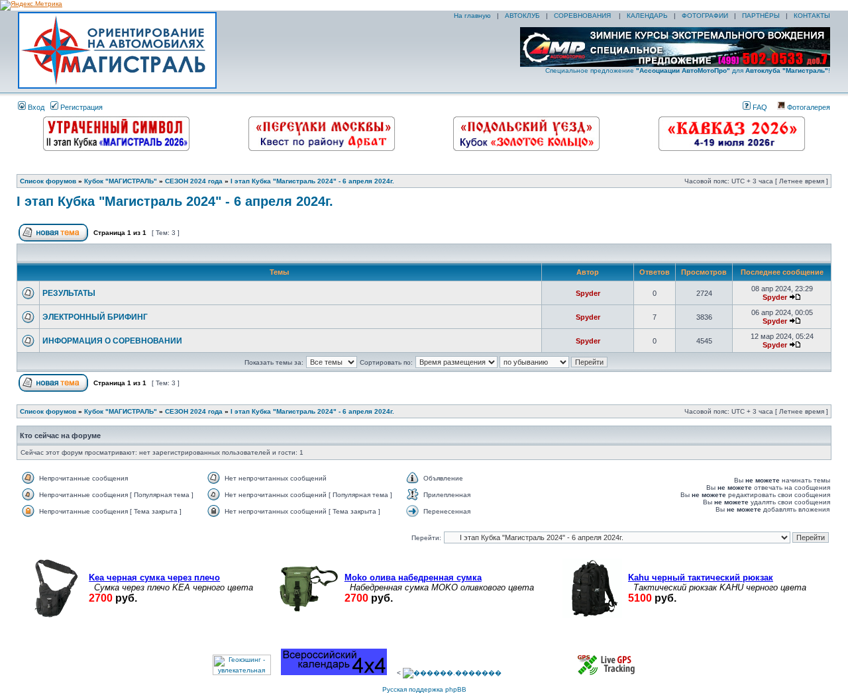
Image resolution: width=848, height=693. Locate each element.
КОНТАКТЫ (812, 15)
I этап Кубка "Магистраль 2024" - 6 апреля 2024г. (312, 181)
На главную (471, 15)
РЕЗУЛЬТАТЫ (68, 293)
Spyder (588, 293)
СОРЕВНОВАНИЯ (583, 15)
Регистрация (80, 107)
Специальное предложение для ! (687, 70)
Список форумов (48, 181)
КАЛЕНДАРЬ (647, 15)
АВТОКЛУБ (522, 15)
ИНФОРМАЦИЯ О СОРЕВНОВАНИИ (112, 341)
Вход (35, 107)
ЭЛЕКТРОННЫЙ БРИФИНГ (95, 317)
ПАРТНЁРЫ (761, 15)
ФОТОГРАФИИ (705, 15)
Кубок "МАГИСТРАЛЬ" (120, 181)
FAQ (759, 107)
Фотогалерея (807, 107)
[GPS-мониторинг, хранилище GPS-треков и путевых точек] (607, 672)
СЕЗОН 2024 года (194, 181)
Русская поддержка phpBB (424, 689)
